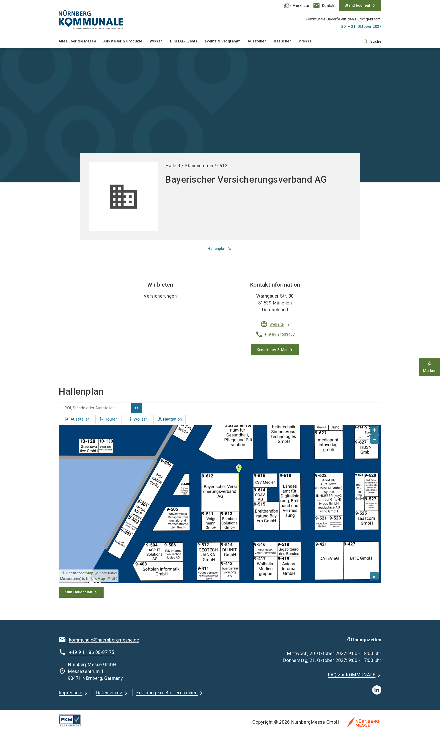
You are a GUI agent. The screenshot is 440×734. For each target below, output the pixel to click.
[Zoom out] (374, 439)
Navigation (172, 419)
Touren (111, 419)
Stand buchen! (357, 5)
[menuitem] (81, 41)
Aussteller (80, 419)
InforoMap (95, 578)
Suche (372, 41)
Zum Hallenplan (78, 592)
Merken (429, 367)
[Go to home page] (96, 17)
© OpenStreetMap (78, 573)
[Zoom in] (374, 430)
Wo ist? (140, 419)
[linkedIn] (376, 690)
